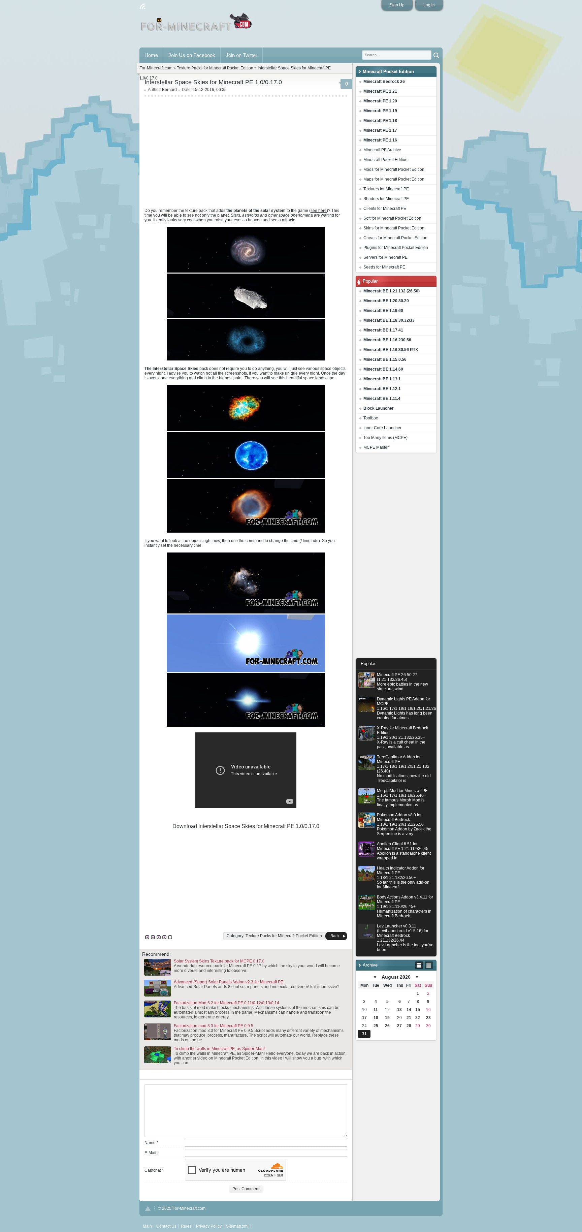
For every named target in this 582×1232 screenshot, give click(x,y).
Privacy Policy (209, 1226)
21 (409, 1017)
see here (319, 210)
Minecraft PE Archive (382, 150)
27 (399, 1025)
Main (196, 24)
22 (417, 1017)
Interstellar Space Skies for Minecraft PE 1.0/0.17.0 (258, 826)
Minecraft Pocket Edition (385, 159)
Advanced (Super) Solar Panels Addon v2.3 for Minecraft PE (228, 982)
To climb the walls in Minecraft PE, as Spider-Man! (219, 1048)
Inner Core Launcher (382, 427)
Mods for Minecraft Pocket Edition (393, 169)
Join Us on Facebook (191, 55)
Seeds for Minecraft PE (384, 267)
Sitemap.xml (237, 1226)
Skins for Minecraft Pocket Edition (393, 228)
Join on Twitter (241, 55)
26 (387, 1025)
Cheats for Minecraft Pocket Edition (395, 237)
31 (364, 1034)
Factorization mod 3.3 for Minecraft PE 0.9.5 (213, 1025)
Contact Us (166, 1226)
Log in (429, 5)
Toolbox (370, 418)
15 (417, 1009)
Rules (186, 1226)
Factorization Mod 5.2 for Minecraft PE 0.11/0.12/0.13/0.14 (226, 1003)
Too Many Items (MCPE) (385, 437)
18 (376, 1017)
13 (399, 1009)
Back (335, 936)
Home (151, 55)
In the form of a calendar (419, 965)
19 (387, 1017)
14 (409, 1009)
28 (409, 1025)
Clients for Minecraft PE (384, 208)
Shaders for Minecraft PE (386, 198)
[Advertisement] (396, 557)
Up (148, 1208)
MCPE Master (376, 447)
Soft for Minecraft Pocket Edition (392, 218)
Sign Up (397, 5)
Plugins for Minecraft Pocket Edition (395, 247)
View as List (429, 965)
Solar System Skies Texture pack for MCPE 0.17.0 (219, 961)
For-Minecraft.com (155, 68)
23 (428, 1017)
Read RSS (142, 6)
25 (376, 1025)
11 (376, 1009)
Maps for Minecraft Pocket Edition (393, 179)
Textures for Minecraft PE (386, 189)
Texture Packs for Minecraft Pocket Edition (215, 68)
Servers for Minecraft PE (385, 257)
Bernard (169, 89)
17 (364, 1017)
